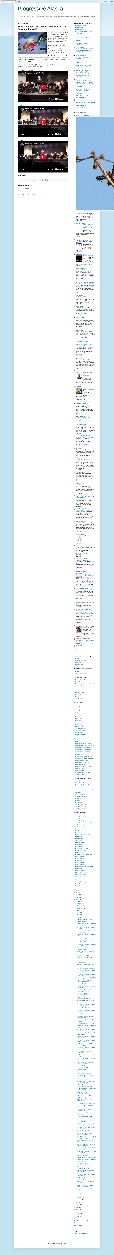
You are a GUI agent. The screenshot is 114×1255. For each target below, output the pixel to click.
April (78, 1193)
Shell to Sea (78, 33)
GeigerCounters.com (81, 105)
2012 (77, 897)
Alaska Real (79, 546)
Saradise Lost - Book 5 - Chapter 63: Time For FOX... (86, 986)
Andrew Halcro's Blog (80, 798)
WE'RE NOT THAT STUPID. (83, 639)
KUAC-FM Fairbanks (80, 872)
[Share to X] (44, 180)
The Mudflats (79, 295)
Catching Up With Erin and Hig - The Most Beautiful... (86, 941)
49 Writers (78, 792)
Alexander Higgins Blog (82, 89)
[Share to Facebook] (45, 180)
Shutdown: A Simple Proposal (83, 547)
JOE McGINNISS (80, 521)
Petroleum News (79, 880)
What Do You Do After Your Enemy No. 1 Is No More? (86, 1145)
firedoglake (78, 662)
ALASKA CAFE (80, 483)
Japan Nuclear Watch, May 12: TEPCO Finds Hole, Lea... (85, 1100)
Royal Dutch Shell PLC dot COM (83, 31)
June (78, 915)
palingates (78, 625)
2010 (77, 1202)
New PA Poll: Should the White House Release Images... (85, 1186)
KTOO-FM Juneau (80, 868)
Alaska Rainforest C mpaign (82, 760)
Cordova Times (79, 829)
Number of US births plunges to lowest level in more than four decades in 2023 (85, 271)
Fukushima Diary (80, 47)
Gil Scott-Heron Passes (83, 955)
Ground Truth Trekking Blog (83, 459)
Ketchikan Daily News (81, 850)
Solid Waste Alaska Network (82, 772)
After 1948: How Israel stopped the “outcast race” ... (86, 1059)
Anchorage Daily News (81, 824)
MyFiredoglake (79, 664)
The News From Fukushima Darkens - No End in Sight (86, 1089)
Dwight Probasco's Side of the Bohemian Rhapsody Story (84, 1085)
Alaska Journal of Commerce (82, 819)
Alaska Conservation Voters (82, 751)
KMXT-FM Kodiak (80, 856)
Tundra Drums (79, 884)
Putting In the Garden (82, 938)
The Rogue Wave (80, 472)
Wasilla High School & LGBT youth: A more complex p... (86, 1044)
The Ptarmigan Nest (81, 558)
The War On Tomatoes (88, 255)
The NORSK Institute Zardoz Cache (86, 1103)
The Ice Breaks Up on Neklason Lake (86, 1157)
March (79, 1195)
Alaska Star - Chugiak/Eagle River (84, 823)
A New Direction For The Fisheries (84, 485)
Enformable (79, 62)
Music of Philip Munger (81, 1233)
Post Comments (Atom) (31, 194)
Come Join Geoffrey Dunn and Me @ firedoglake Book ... (86, 1137)
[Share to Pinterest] (47, 180)
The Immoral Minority (82, 341)
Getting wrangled (80, 449)
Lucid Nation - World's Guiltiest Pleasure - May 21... (85, 1016)
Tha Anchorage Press (80, 804)
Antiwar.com (78, 705)
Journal (78, 601)
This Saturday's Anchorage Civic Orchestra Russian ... (85, 1109)
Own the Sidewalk (81, 650)
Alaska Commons (81, 268)
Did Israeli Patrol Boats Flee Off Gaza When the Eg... (85, 1052)
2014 (77, 892)
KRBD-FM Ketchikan (80, 862)
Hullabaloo (78, 717)
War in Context (79, 732)
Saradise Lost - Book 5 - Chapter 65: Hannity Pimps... (86, 971)
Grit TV (77, 696)
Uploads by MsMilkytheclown (84, 71)
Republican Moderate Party (82, 784)
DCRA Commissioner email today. (84, 331)
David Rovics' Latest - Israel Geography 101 (84, 948)
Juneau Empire (79, 840)
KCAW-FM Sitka (79, 844)
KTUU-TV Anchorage (80, 870)
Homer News (78, 836)
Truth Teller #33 (87, 240)
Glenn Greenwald (79, 715)
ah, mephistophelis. (81, 55)
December (80, 901)
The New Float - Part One (83, 1008)
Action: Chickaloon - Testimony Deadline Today (85, 1106)
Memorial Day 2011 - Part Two (84, 919)
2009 (77, 1205)
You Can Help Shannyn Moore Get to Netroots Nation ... (86, 1178)
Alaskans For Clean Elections (83, 766)
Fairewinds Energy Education (84, 100)
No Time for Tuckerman (81, 296)
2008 (77, 1207)
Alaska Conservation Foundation (83, 749)
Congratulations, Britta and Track (85, 1023)
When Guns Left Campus (82, 426)
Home (43, 192)
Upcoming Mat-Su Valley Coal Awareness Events (84, 1164)
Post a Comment (24, 188)
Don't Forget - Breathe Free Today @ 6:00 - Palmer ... (86, 1120)
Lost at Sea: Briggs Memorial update (85, 405)
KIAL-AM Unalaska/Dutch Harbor (83, 854)
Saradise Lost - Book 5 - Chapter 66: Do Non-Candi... (86, 961)
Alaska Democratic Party (81, 781)
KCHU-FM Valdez (79, 846)
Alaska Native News (80, 794)
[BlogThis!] (42, 180)
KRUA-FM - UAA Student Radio (83, 679)
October (79, 906)
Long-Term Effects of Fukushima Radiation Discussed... (85, 1171)
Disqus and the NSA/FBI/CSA (83, 560)
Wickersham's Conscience (83, 115)
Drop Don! (78, 671)
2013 (77, 895)
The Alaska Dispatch (80, 806)
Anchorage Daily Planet (81, 796)
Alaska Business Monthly (82, 815)
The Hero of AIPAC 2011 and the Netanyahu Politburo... (85, 980)
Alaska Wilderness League (82, 762)
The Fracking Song (82, 1069)
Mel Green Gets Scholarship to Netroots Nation (85, 965)
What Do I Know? (80, 223)
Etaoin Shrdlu (78, 802)
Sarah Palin (86, 626)
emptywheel (78, 711)
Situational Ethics (81, 571)
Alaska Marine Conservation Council (84, 756)
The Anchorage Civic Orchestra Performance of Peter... (85, 1062)
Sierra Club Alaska (80, 770)
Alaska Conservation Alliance (82, 747)
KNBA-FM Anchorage (80, 858)
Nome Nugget (78, 878)
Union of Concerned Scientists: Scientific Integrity (84, 96)
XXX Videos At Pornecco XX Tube (84, 360)
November (80, 903)
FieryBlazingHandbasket (82, 508)
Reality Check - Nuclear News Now (85, 102)
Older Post (65, 192)
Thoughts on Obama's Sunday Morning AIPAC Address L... (85, 997)
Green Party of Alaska (81, 783)
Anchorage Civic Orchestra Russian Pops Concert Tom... (86, 1082)
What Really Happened (81, 734)
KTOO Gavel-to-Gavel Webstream (84, 866)
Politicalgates (79, 371)
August (79, 910)
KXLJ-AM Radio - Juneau (81, 682)
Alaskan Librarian (81, 317)
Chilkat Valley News (80, 827)
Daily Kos (77, 658)
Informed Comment (80, 718)
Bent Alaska (79, 358)
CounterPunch (79, 707)
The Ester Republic (81, 424)
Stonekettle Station (81, 254)
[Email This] (40, 180)
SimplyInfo (79, 40)
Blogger (64, 1243)
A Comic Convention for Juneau (83, 417)
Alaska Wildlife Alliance (81, 764)
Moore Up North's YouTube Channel (84, 683)
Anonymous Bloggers (82, 403)
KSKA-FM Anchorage (80, 864)
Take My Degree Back (82, 1155)
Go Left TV (78, 694)
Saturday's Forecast (82, 1014)
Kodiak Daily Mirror (80, 860)
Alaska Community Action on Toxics (84, 745)
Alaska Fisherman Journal (82, 817)
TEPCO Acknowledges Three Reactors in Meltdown (84, 994)
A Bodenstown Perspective (83, 609)
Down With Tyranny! (80, 660)
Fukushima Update (81, 108)
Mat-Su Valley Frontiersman (82, 876)
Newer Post (21, 192)
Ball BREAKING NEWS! (81, 307)
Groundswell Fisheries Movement (85, 282)
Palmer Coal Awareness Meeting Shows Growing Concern (85, 1117)
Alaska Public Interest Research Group (85, 758)
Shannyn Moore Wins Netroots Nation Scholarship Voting (85, 1134)
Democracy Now (79, 692)
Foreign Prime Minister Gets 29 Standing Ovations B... (85, 990)
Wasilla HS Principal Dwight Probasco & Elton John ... (84, 1093)
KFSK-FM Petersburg (80, 852)
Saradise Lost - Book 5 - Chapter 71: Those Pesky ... (86, 924)
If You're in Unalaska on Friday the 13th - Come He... (85, 1096)
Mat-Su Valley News (80, 673)
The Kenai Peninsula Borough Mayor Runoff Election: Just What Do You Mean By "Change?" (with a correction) (85, 612)
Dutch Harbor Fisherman (81, 832)
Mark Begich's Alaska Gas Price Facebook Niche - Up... (85, 1167)
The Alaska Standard (80, 808)
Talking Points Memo (80, 728)
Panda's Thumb (79, 726)
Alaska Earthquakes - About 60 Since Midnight (88, 226)
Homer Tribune (79, 838)
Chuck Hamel (78, 1216)
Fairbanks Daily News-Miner (82, 834)
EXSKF (78, 79)
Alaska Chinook (80, 306)
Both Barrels (79, 330)
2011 (77, 899)
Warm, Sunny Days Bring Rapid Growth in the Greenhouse (85, 1072)
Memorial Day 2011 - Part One (84, 921)
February (79, 1197)
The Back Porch (80, 646)
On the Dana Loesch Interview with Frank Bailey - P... (86, 952)
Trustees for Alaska (80, 774)
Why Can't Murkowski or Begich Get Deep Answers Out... (86, 1066)
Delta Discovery (79, 830)
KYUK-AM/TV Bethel (80, 874)
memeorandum (79, 722)
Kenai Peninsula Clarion (81, 848)
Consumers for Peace (81, 25)
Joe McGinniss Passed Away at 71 (84, 523)
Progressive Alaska (40, 9)
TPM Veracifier (79, 698)
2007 (77, 1209)
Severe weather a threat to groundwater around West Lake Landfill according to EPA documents (84, 65)
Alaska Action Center (80, 741)
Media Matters (79, 720)
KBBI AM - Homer (80, 842)
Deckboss (78, 800)
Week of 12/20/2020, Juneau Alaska (84, 319)
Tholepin (78, 386)
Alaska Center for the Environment (84, 743)
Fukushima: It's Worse (82, 1079)
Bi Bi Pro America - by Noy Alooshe (86, 968)
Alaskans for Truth (80, 768)
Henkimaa (78, 448)
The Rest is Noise (80, 730)
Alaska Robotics (80, 416)
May (78, 917)
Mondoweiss (78, 724)
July (78, 912)
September (80, 908)
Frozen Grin (79, 238)
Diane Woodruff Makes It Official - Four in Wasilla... (85, 1001)
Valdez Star (78, 886)
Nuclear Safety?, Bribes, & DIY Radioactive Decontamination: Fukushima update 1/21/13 (83, 74)
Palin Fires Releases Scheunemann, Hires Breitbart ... (86, 1175)
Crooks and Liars (79, 709)
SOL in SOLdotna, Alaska (83, 435)
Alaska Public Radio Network (82, 821)
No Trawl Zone (80, 534)
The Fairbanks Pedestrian (83, 588)
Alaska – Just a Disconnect (82, 499)
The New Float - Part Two (83, 983)
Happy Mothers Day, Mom (83, 1131)
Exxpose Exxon (79, 29)
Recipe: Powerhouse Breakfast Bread (85, 589)
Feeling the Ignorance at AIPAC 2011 (86, 978)
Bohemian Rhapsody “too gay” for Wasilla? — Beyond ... (85, 1076)
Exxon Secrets (79, 27)
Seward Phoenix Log (80, 882)
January (79, 1200)
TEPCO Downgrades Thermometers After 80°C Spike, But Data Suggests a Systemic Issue (85, 50)
